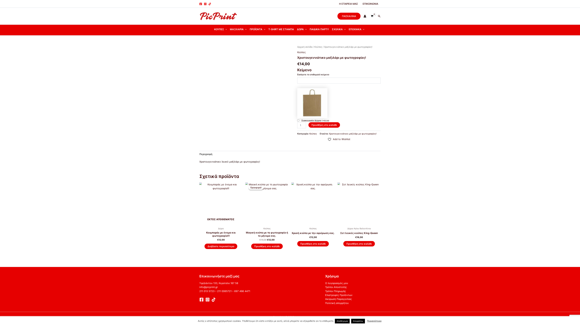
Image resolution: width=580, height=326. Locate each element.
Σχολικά (337, 29)
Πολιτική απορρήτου (337, 303)
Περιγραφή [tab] (205, 154)
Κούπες (219, 29)
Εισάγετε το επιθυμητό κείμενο (313, 74)
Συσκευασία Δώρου (315, 120)
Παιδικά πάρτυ (319, 29)
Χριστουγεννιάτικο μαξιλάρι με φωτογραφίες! (353, 133)
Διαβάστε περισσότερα (221, 246)
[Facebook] (200, 4)
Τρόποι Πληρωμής (335, 291)
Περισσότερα (374, 321)
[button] (349, 16)
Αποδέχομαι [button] (342, 321)
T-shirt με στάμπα (281, 29)
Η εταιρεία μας (348, 3)
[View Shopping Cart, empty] (372, 16)
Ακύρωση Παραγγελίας (338, 298)
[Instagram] (205, 4)
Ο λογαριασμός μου (336, 283)
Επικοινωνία (370, 3)
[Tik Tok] (213, 299)
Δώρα (300, 29)
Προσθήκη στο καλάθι (324, 124)
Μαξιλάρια (237, 29)
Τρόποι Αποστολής (336, 287)
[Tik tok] (209, 4)
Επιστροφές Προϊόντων (338, 295)
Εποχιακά (355, 29)
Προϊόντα (256, 29)
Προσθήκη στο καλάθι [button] (267, 246)
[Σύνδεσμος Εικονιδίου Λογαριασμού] (365, 16)
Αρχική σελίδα (304, 47)
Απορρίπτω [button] (358, 321)
